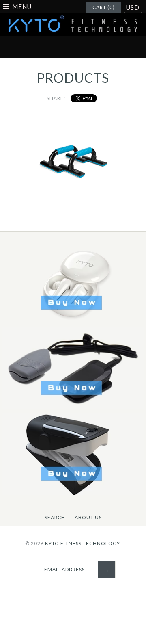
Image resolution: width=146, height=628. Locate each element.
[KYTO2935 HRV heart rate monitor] (73, 408)
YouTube (121, 47)
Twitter (45, 47)
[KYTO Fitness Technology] (73, 18)
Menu (22, 6)
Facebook (25, 47)
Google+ (83, 47)
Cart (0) (103, 7)
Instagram (102, 47)
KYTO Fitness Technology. (83, 543)
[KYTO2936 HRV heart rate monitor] (73, 493)
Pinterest (64, 47)
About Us (88, 517)
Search (55, 517)
